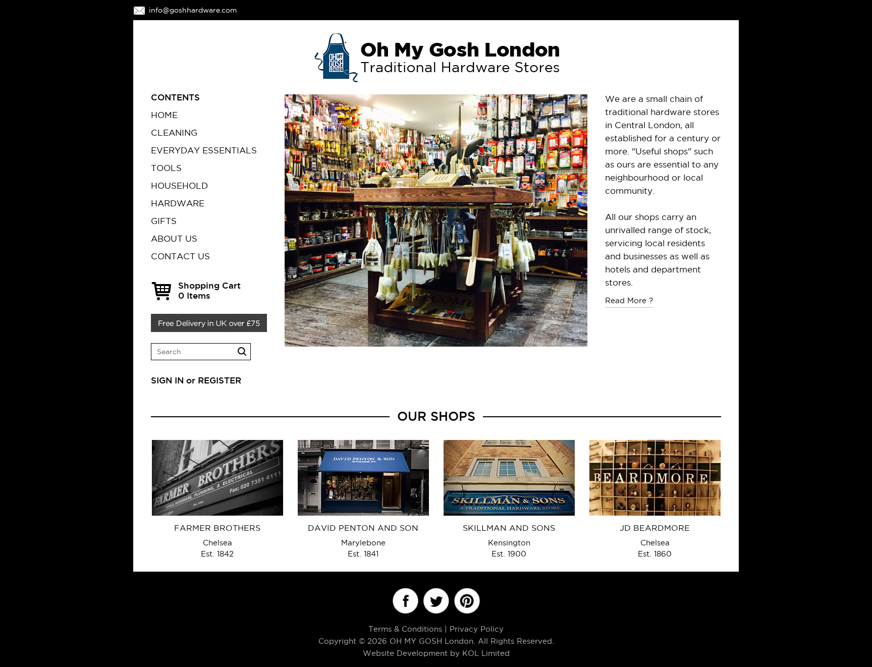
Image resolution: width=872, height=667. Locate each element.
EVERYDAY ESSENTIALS (204, 150)
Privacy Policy (477, 629)
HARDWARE (177, 203)
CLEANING (174, 132)
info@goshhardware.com (193, 10)
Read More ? (629, 300)
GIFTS (164, 221)
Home (164, 115)
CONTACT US (180, 256)
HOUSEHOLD (179, 185)
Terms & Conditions (405, 629)
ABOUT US (174, 238)
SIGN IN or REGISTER (196, 380)
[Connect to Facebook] (405, 601)
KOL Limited (486, 653)
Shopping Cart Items (209, 290)
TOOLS (166, 168)
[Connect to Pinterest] (466, 601)
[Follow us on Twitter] (436, 601)
